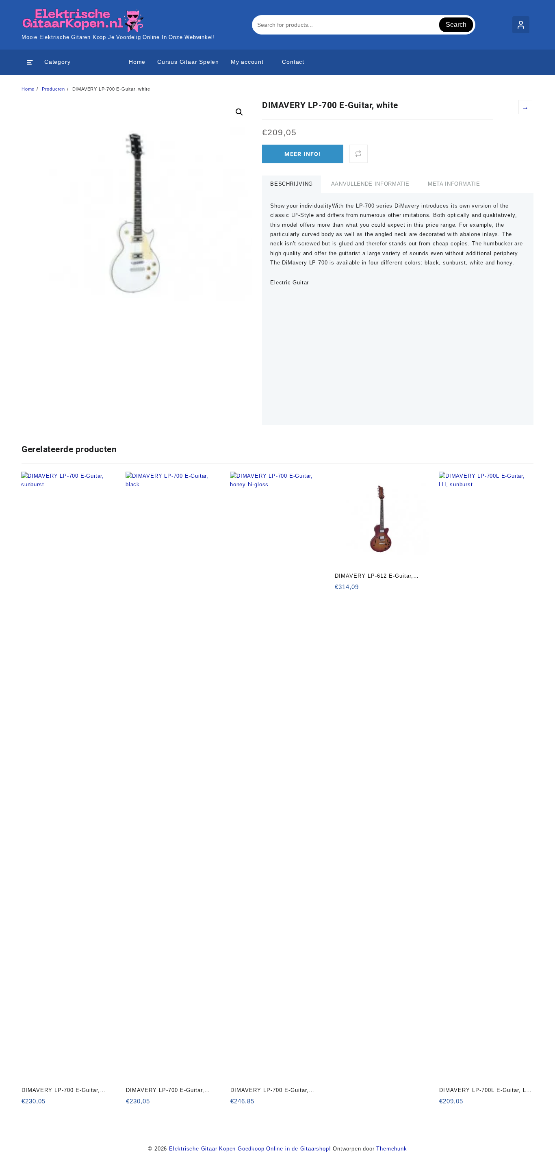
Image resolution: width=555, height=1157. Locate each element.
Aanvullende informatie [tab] (370, 184)
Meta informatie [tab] (454, 184)
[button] (239, 112)
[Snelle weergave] (44, 1104)
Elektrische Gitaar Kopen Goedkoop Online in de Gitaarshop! (250, 1149)
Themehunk (391, 1149)
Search (456, 24)
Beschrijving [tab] (291, 184)
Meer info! (302, 154)
